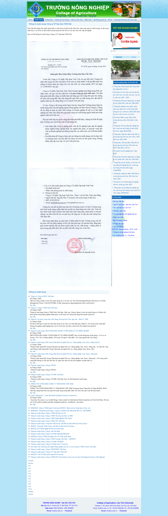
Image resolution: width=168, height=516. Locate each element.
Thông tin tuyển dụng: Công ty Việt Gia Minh (45, 431)
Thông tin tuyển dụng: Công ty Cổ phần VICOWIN (47, 441)
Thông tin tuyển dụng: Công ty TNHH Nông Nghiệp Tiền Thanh (51, 418)
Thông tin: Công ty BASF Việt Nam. (42, 296)
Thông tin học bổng (62, 20)
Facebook (131, 235)
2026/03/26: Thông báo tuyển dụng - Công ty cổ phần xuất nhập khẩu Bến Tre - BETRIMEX (61, 411)
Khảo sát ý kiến (118, 217)
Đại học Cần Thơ (119, 201)
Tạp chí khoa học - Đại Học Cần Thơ (125, 204)
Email (110, 20)
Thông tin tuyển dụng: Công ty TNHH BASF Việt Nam (48, 449)
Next (31, 492)
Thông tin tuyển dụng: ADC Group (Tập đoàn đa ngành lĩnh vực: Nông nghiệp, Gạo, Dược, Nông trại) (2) (65, 342)
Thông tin (116, 232)
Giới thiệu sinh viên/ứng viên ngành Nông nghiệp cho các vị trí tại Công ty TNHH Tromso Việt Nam (63, 447)
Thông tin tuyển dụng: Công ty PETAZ (43, 365)
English (30, 14)
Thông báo (49, 20)
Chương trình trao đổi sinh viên (125, 20)
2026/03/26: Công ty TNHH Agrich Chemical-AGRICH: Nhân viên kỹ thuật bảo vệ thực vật (60, 408)
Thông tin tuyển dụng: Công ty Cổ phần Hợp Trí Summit (49, 444)
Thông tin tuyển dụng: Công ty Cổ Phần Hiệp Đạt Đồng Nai (50, 434)
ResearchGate (124, 229)
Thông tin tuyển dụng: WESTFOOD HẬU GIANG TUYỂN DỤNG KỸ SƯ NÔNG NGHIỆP (60, 331)
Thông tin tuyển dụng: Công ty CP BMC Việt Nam (47, 374)
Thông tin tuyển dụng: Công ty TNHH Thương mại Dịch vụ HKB (52, 416)
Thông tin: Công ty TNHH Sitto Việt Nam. (44, 308)
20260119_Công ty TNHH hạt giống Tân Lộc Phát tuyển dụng (51, 436)
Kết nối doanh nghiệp (120, 220)
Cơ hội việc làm (118, 223)
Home (30, 20)
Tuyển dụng (39, 20)
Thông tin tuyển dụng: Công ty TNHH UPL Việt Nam (48, 421)
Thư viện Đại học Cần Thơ (122, 208)
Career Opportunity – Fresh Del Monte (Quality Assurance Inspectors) (54, 395)
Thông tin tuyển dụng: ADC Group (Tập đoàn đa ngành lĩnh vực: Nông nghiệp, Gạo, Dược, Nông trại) (64, 354)
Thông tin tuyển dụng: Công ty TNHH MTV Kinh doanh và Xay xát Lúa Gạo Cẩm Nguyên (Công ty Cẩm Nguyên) (68, 457)
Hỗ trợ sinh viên (77, 20)
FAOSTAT (115, 229)
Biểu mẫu (88, 20)
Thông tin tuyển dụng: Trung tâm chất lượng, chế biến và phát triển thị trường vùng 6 (59, 423)
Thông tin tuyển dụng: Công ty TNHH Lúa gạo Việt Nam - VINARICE (53, 439)
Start (31, 461)
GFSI (131, 229)
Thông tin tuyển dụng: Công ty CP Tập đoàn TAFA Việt (49, 452)
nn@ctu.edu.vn (121, 235)
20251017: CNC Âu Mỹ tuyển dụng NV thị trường (47, 454)
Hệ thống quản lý (100, 20)
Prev (31, 463)
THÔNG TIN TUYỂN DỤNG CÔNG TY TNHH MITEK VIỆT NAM (52, 384)
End (31, 494)
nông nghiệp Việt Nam (127, 232)
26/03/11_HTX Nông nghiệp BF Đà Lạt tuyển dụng (47, 429)
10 (31, 489)
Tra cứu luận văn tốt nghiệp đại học (125, 214)
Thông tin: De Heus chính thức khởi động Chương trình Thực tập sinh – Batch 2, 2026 (59, 319)
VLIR (135, 229)
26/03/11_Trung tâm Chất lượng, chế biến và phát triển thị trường (52, 426)
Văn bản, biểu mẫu (119, 211)
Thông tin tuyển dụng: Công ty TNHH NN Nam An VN (48, 413)
